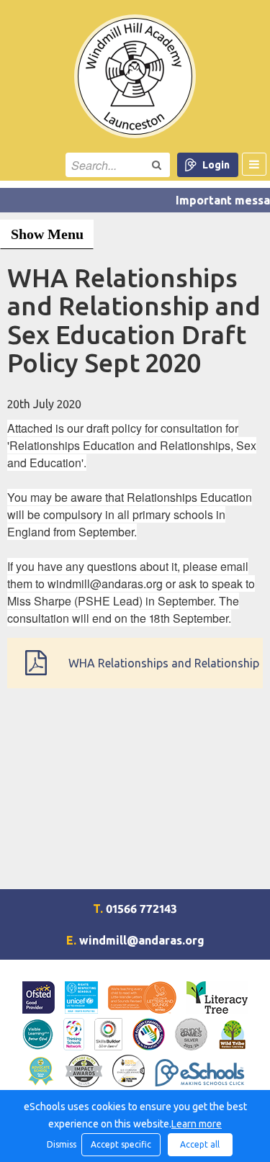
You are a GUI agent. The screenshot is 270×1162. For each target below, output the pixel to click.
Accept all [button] (200, 1144)
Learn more (196, 1124)
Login (216, 165)
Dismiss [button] (60, 1144)
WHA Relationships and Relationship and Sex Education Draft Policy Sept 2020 (163, 672)
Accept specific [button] (121, 1144)
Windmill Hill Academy (135, 76)
